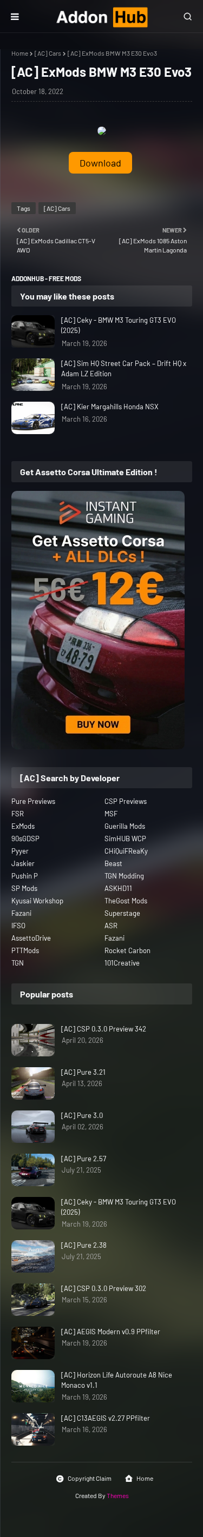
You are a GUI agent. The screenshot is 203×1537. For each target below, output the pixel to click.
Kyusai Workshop (37, 900)
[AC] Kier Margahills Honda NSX (110, 406)
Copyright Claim (90, 1478)
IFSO (18, 925)
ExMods (23, 826)
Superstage (122, 913)
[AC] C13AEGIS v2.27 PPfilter (105, 1418)
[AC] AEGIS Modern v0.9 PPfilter (110, 1331)
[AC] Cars (48, 53)
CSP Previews (125, 801)
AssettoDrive (31, 938)
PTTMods (25, 950)
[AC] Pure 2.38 (84, 1245)
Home (19, 53)
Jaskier (23, 863)
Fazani (21, 913)
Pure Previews (33, 801)
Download (100, 163)
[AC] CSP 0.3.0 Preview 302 (103, 1288)
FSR (17, 813)
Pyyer (20, 851)
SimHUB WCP (125, 838)
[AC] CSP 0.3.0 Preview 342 (103, 1028)
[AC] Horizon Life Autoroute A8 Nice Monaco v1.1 (116, 1380)
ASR (110, 925)
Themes (118, 1495)
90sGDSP (25, 838)
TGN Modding (124, 875)
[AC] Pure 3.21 (83, 1072)
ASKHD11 (118, 888)
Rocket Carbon (127, 950)
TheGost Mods (125, 900)
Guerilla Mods (124, 826)
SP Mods (24, 888)
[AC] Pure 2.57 (83, 1158)
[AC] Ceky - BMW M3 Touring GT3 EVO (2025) (118, 325)
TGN (17, 963)
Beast (113, 863)
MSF (110, 813)
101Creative (122, 963)
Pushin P (24, 875)
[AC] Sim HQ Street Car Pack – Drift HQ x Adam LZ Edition (123, 368)
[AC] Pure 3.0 (82, 1115)
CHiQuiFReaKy (126, 851)
